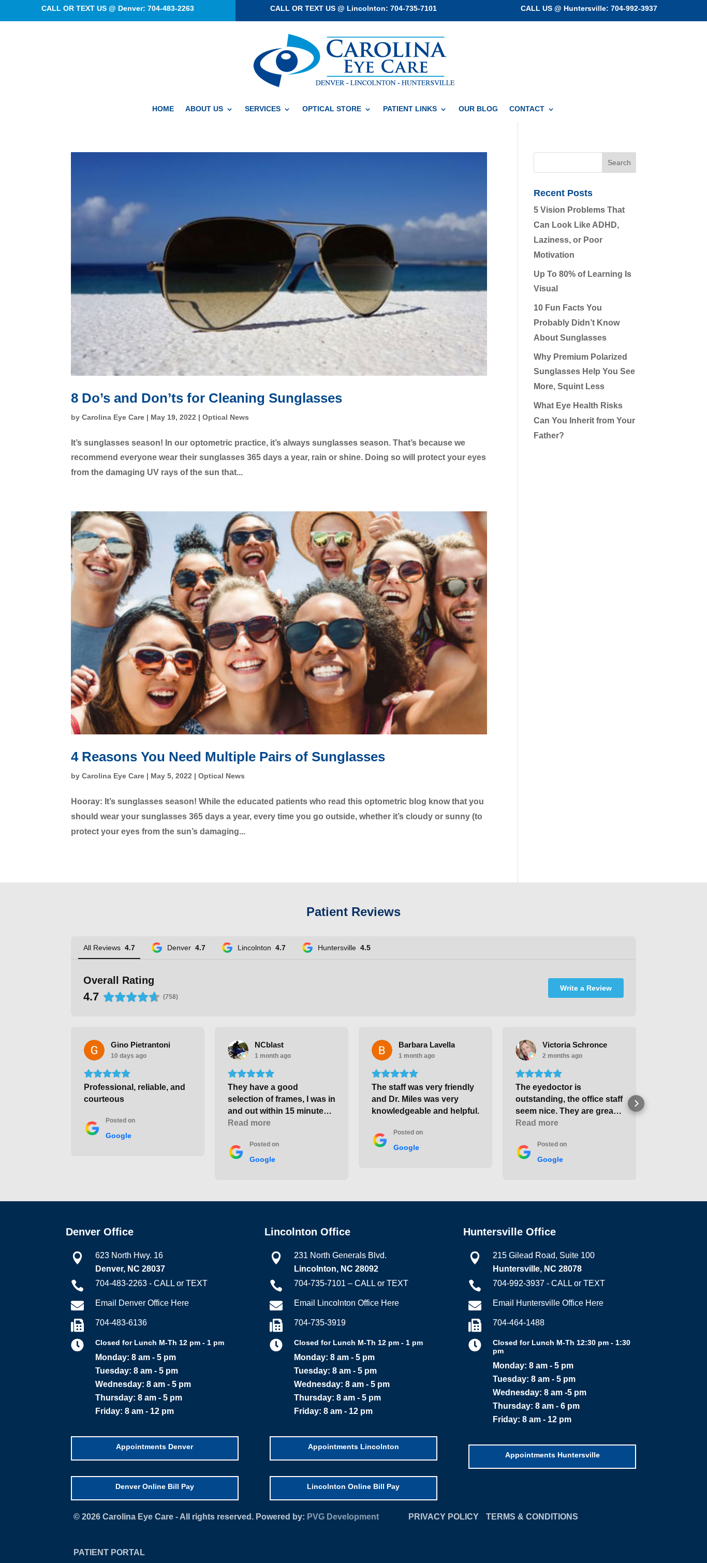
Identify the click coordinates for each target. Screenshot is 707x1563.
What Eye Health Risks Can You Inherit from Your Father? (584, 420)
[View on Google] (94, 1050)
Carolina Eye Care (113, 417)
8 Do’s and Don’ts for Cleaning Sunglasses (206, 398)
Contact (526, 109)
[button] (71, 1103)
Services (263, 109)
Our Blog (478, 109)
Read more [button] (249, 1122)
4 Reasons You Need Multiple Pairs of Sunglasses (228, 756)
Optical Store (331, 109)
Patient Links (410, 109)
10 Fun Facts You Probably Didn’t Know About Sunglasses (577, 322)
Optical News (225, 417)
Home (163, 109)
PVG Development (343, 1516)
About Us (204, 109)
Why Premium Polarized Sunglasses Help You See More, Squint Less (584, 371)
